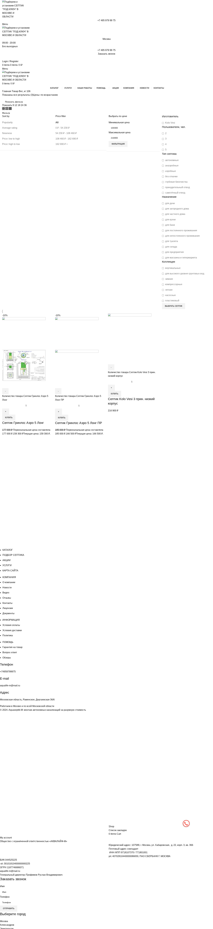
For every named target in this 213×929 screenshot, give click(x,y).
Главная (7, 91)
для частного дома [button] (175, 214)
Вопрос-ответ (9, 652)
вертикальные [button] (173, 268)
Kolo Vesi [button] (170, 122)
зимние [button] (169, 279)
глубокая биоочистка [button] (176, 182)
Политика (7, 635)
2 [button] (165, 133)
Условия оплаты (11, 625)
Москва (107, 39)
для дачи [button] (170, 203)
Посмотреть (13, 384)
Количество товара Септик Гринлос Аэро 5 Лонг (25, 398)
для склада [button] (171, 246)
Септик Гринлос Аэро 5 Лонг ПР (78, 423)
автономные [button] (172, 160)
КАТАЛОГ (7, 550)
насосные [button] (170, 295)
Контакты (7, 603)
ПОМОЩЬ (7, 642)
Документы (8, 613)
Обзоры (6, 657)
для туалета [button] (171, 241)
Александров (7, 925)
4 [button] (165, 144)
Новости (7, 587)
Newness (7, 133)
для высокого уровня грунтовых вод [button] (184, 273)
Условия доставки (12, 630)
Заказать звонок (106, 54)
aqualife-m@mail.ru (10, 871)
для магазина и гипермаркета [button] (181, 257)
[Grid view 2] (4, 109)
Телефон (6, 664)
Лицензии (7, 608)
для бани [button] (170, 225)
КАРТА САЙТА (10, 570)
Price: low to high (11, 138)
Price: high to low (11, 144)
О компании (8, 582)
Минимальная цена (119, 122)
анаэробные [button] (172, 165)
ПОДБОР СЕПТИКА (13, 555)
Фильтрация (118, 144)
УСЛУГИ (7, 565)
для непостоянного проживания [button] (182, 236)
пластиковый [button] (172, 300)
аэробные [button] (170, 171)
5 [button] (165, 149)
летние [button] (169, 290)
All (56, 122)
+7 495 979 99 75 (106, 20)
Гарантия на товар (12, 647)
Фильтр (6, 113)
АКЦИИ (6, 560)
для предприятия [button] (174, 252)
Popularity (7, 122)
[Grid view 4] (10, 109)
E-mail (4, 678)
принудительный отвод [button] (177, 187)
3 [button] (165, 138)
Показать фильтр (14, 102)
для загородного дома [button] (177, 208)
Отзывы (6, 598)
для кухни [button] (170, 219)
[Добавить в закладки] (20, 384)
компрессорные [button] (173, 284)
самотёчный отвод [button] (175, 192)
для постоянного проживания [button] (181, 230)
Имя (2, 886)
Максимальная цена (119, 132)
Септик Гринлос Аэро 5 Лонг (23, 423)
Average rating (9, 128)
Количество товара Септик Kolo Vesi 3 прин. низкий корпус (131, 374)
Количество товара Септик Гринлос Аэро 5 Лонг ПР (78, 398)
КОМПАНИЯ (9, 577)
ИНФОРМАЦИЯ (11, 620)
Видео (5, 592)
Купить (8, 417)
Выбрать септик (173, 306)
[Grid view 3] (7, 109)
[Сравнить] (5, 384)
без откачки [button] (171, 176)
